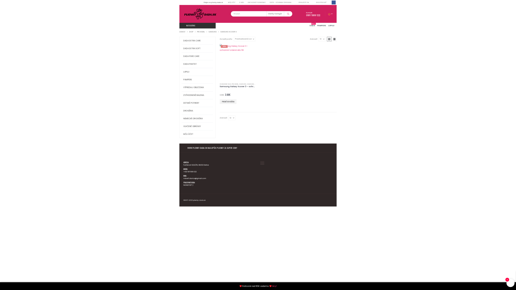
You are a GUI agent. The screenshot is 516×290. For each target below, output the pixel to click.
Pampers (187, 79)
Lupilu (186, 71)
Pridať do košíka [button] (228, 101)
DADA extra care (192, 40)
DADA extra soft (191, 48)
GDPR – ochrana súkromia (280, 2)
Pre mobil (235, 84)
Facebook (262, 163)
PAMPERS (321, 25)
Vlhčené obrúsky (192, 126)
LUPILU (331, 25)
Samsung (242, 84)
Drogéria (188, 110)
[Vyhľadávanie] (288, 14)
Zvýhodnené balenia (193, 95)
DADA (312, 25)
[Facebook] (334, 2)
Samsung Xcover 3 (254, 84)
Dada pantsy (189, 64)
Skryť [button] (274, 286)
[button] (329, 39)
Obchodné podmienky (257, 2)
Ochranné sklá (225, 84)
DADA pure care (191, 56)
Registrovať (321, 2)
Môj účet (231, 2)
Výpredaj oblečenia (193, 87)
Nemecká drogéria (193, 118)
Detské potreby (191, 103)
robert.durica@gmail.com (194, 178)
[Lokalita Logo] (200, 14)
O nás (241, 2)
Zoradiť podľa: (226, 39)
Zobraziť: (314, 39)
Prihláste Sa (304, 2)
